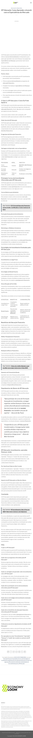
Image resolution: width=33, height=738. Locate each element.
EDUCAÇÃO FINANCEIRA (16, 8)
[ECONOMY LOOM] (15, 2)
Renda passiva (15, 663)
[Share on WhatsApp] (8, 651)
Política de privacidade (8, 732)
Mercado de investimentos (14, 662)
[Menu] (31, 3)
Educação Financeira (7, 658)
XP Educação (21, 663)
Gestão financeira (11, 660)
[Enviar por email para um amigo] (16, 651)
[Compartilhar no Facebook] (11, 651)
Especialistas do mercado (17, 658)
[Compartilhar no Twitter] (13, 651)
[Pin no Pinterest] (19, 651)
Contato (16, 733)
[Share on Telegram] (25, 651)
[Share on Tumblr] (22, 651)
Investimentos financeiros (20, 660)
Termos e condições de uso (23, 732)
